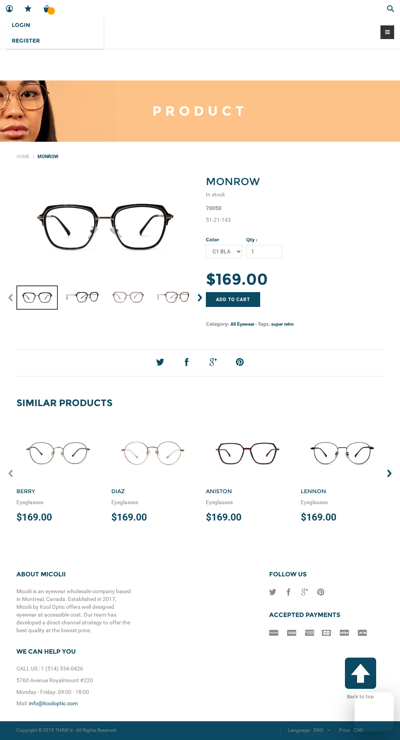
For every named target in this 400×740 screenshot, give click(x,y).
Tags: (264, 324)
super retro (282, 324)
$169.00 (237, 279)
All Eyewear (242, 324)
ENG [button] (318, 730)
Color (212, 240)
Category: (217, 324)
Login (21, 25)
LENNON (313, 491)
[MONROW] (105, 227)
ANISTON (219, 491)
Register (26, 40)
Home (23, 156)
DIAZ (118, 491)
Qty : (251, 240)
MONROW (233, 181)
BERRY (25, 491)
